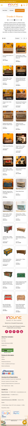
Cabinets (11, 10)
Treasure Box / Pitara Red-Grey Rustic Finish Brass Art (8, 238)
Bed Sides (5, 10)
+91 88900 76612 (14, 394)
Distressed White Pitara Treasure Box (21, 169)
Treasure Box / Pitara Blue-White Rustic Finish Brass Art (21, 56)
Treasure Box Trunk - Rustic (7, 102)
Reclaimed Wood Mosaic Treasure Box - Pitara (21, 102)
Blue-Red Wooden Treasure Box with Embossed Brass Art (7, 305)
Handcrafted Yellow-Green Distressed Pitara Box (21, 238)
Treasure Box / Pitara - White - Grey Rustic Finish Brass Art (21, 147)
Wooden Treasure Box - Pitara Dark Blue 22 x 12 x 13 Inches (8, 192)
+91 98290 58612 (12, 392)
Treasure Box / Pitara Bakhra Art (20, 260)
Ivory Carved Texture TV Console (8, 56)
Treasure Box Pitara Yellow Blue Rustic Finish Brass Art (7, 260)
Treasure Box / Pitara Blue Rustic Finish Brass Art (21, 215)
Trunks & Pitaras (20, 10)
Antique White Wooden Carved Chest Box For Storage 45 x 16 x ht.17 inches (21, 80)
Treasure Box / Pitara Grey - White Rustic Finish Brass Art (7, 215)
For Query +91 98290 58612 (8, 1)
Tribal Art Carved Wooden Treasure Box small (20, 124)
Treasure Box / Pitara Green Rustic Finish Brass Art (7, 79)
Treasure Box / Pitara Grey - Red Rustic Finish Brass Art (8, 170)
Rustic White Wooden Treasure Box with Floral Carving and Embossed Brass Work (21, 306)
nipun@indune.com (21, 392)
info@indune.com (5, 397)
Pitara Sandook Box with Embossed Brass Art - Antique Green (21, 283)
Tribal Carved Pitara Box (8, 146)
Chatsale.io (24, 425)
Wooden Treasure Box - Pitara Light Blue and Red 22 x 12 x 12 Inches (8, 283)
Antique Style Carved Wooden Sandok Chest (7, 124)
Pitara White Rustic (20, 191)
